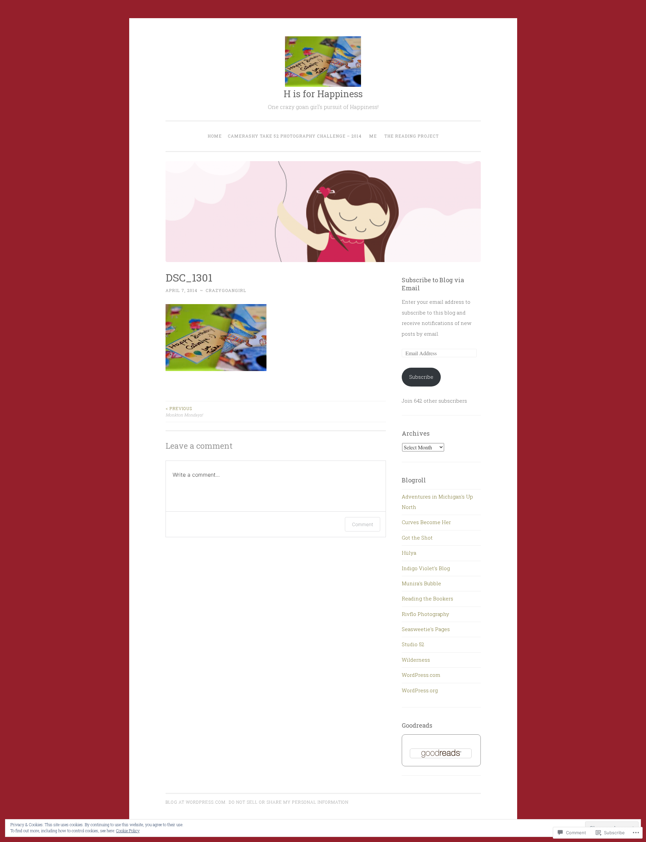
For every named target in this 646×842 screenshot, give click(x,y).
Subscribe (421, 376)
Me (373, 136)
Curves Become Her (426, 522)
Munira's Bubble (421, 583)
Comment (362, 524)
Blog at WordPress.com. (196, 802)
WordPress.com (421, 674)
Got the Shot (417, 537)
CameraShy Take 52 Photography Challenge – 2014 (295, 136)
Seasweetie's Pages (426, 629)
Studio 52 (413, 644)
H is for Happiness (323, 94)
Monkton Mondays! (184, 411)
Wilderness (416, 659)
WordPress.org (420, 690)
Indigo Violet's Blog (426, 568)
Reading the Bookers (427, 598)
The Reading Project (411, 136)
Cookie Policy (128, 830)
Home (215, 136)
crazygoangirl (226, 290)
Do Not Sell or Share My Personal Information (289, 802)
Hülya (409, 552)
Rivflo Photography (425, 614)
